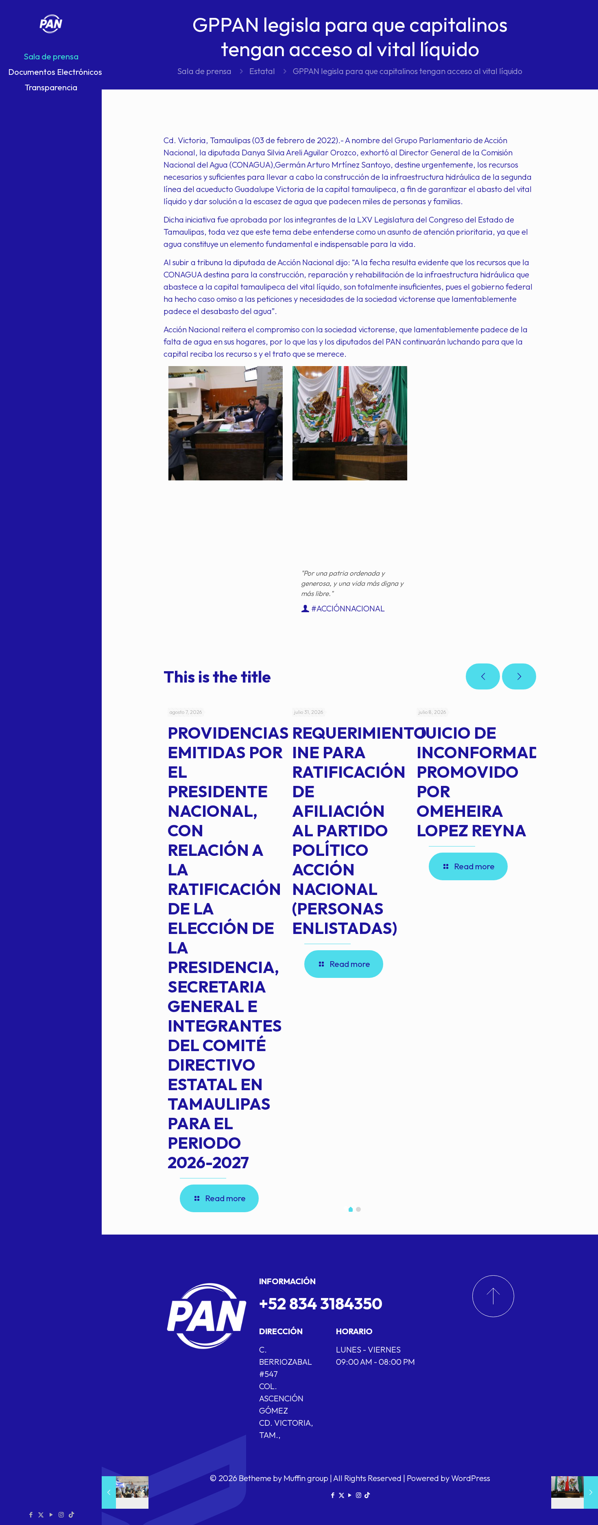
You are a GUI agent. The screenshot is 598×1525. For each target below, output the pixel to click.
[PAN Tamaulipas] (51, 24)
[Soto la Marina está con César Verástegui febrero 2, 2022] (125, 1492)
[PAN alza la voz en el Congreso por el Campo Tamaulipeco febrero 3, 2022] (574, 1492)
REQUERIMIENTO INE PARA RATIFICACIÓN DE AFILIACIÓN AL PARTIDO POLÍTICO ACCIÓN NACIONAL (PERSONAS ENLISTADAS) (359, 830)
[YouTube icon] (51, 1514)
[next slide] (519, 676)
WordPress (470, 1478)
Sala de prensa (204, 71)
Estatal (262, 71)
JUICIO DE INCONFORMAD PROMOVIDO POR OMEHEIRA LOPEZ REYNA (479, 781)
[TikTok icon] (71, 1514)
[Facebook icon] (31, 1514)
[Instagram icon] (61, 1514)
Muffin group (306, 1478)
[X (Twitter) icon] (41, 1514)
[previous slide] (483, 676)
